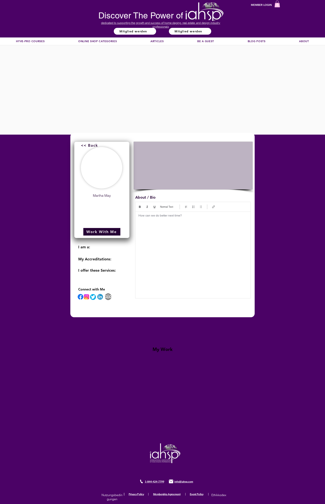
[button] (277, 4)
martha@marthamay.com (102, 205)
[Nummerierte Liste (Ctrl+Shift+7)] (193, 207)
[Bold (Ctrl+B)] (140, 207)
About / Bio (145, 197)
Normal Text (166, 206)
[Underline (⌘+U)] (154, 207)
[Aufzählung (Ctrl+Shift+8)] (201, 207)
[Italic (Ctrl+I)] (147, 207)
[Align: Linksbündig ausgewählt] (186, 207)
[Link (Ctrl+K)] (213, 207)
